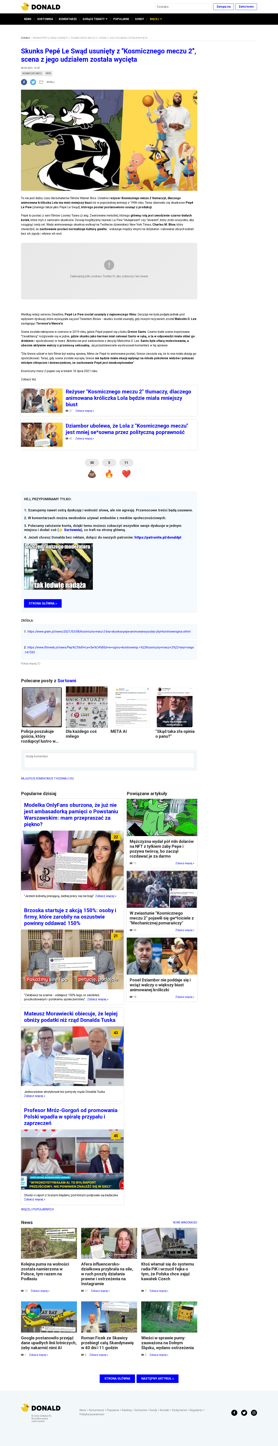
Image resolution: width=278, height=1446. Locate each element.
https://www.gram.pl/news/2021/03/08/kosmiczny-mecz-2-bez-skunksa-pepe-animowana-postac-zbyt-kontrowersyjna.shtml (107, 631)
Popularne (113, 1410)
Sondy (153, 1410)
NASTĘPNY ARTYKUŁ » (157, 1378)
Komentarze (96, 1410)
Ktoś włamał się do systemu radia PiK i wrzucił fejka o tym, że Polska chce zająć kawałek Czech (167, 1271)
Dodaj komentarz (37, 756)
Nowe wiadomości (185, 1222)
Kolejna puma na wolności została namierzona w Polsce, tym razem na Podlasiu (45, 1271)
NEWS (27, 19)
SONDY (139, 19)
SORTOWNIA (45, 19)
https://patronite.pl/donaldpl (157, 537)
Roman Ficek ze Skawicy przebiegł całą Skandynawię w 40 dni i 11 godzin (107, 1343)
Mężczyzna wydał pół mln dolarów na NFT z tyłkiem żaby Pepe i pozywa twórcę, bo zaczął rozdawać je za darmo (162, 849)
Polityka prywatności (92, 1414)
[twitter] (34, 82)
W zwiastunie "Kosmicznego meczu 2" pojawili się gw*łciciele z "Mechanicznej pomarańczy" (162, 918)
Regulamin (196, 1410)
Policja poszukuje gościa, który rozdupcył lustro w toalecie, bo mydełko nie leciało (41, 741)
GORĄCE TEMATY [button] (94, 19)
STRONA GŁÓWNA (117, 1378)
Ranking (127, 1410)
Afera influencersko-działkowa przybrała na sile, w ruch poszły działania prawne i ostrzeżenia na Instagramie (107, 1274)
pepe (48, 73)
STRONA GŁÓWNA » (43, 603)
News (83, 1410)
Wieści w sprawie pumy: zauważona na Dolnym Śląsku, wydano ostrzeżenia (167, 1343)
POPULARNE (121, 19)
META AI (119, 731)
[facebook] (25, 82)
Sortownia (72, 530)
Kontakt (164, 1410)
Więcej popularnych (37, 1209)
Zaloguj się (224, 6)
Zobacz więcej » (84, 410)
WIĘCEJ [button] (154, 19)
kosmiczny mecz (32, 73)
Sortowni (66, 680)
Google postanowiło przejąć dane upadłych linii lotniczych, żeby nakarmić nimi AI (49, 1343)
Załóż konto (246, 6)
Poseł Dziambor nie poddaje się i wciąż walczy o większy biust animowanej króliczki (160, 985)
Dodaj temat (179, 1410)
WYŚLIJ (50, 82)
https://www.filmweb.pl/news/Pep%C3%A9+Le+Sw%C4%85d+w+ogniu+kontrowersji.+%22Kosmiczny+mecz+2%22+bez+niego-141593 (109, 650)
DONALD (25, 38)
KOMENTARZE (68, 19)
